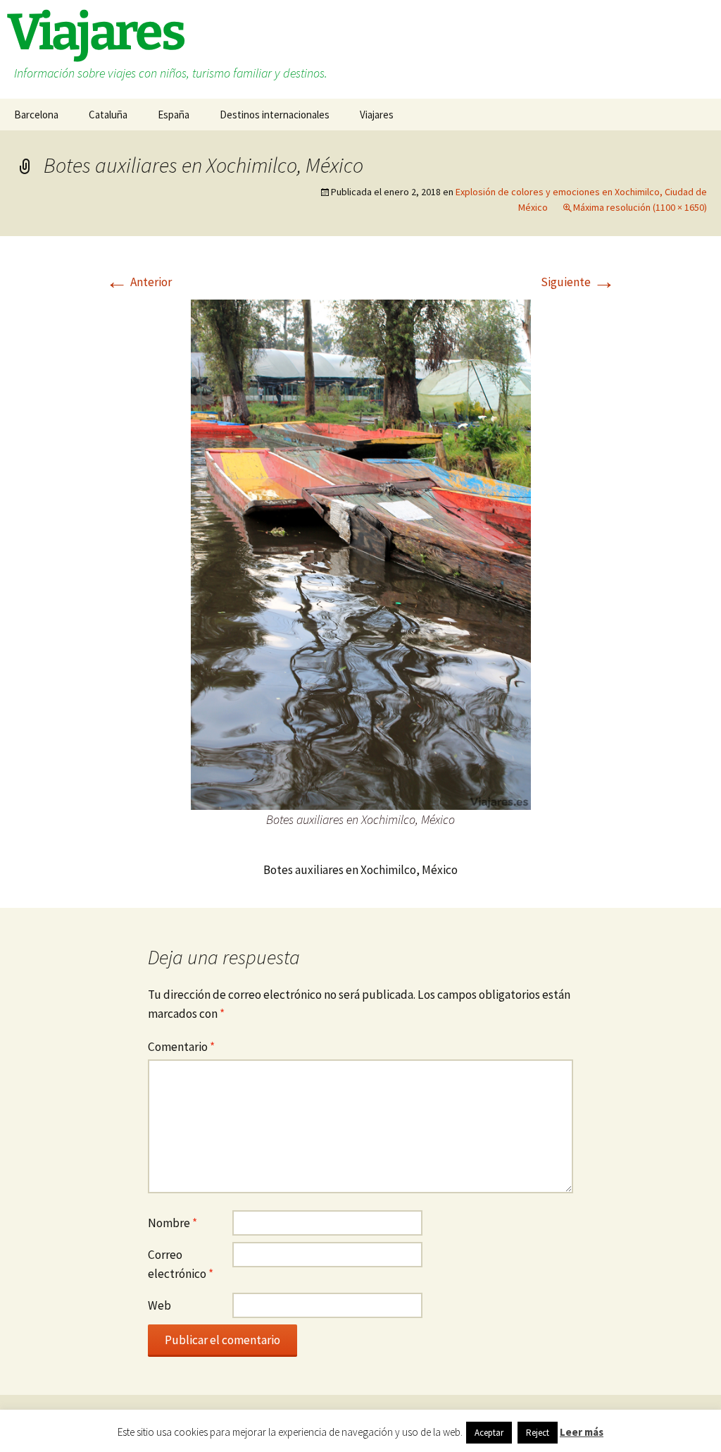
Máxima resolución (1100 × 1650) (640, 207)
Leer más (581, 1432)
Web (159, 1305)
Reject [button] (537, 1433)
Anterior (139, 282)
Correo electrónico (180, 1264)
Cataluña (108, 114)
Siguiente (578, 282)
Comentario (181, 1046)
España (173, 114)
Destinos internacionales (275, 114)
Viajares (377, 114)
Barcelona (36, 114)
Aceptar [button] (489, 1433)
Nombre (172, 1223)
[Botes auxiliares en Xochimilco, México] (361, 553)
